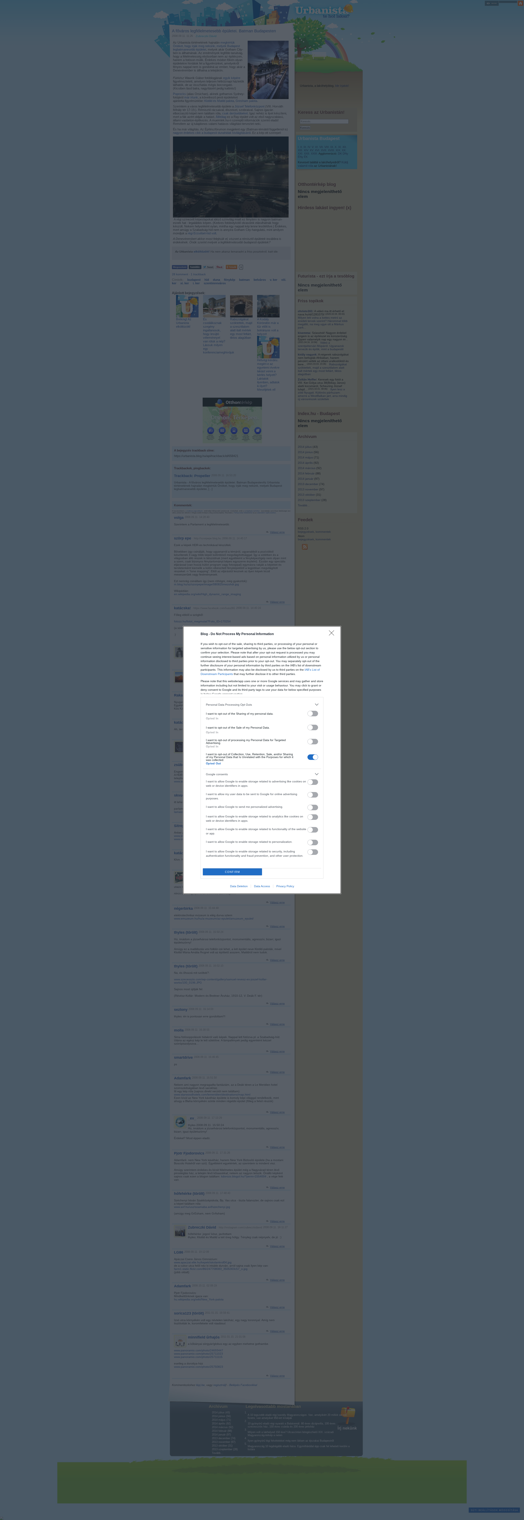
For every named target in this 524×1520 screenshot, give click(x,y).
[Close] (333, 634)
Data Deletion (239, 886)
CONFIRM (232, 871)
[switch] (312, 713)
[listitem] (262, 704)
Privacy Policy (285, 886)
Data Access (262, 886)
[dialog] (262, 760)
